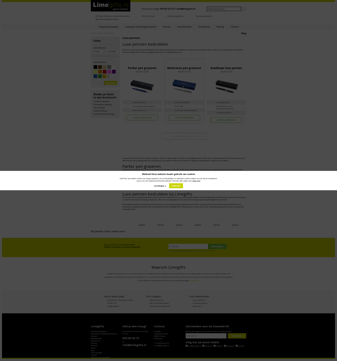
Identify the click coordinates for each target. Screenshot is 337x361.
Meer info (196, 181)
